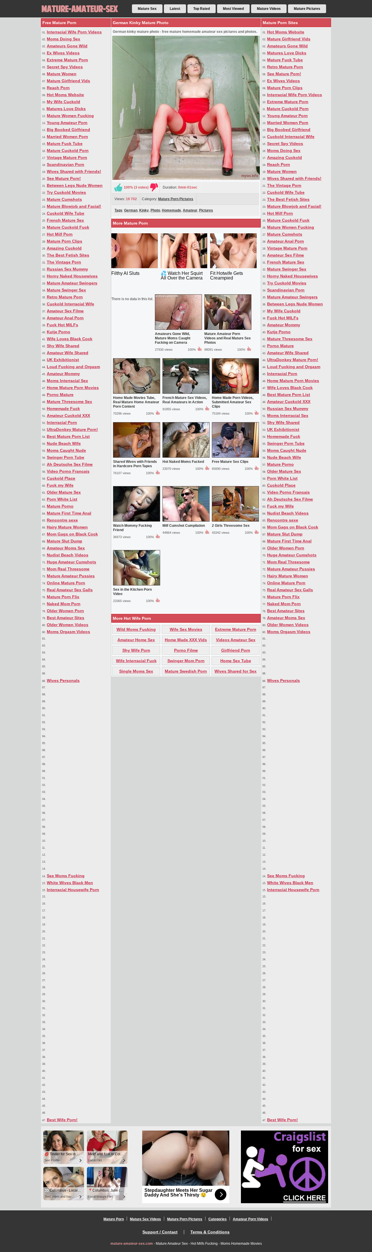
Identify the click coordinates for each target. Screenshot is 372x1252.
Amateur (190, 210)
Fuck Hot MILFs (62, 325)
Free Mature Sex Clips (230, 462)
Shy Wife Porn (136, 650)
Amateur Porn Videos (250, 1219)
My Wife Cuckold (63, 101)
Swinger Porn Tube (65, 457)
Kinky (144, 210)
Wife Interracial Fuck (136, 660)
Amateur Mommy (63, 373)
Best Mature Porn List (68, 436)
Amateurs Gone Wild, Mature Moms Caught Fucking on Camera (172, 338)
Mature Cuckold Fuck (68, 227)
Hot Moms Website (65, 94)
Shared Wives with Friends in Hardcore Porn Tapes (135, 464)
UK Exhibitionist (63, 359)
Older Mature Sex (64, 492)
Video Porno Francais (68, 471)
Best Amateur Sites (65, 617)
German (130, 210)
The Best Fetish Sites (68, 255)
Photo (155, 210)
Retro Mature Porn (65, 297)
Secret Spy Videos (65, 67)
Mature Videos (269, 9)
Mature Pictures (307, 9)
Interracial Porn (62, 422)
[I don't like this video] (154, 187)
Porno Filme (186, 650)
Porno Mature (60, 394)
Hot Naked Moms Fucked (183, 462)
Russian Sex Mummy (67, 269)
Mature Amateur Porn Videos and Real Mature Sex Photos (227, 338)
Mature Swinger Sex (66, 290)
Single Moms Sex (136, 671)
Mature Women (61, 73)
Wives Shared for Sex (235, 671)
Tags (118, 210)
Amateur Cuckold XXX (68, 415)
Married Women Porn (67, 136)
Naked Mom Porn (64, 603)
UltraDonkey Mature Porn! (72, 429)
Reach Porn (58, 87)
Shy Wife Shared (63, 345)
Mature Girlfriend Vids (68, 80)
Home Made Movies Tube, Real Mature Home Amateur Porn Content (136, 402)
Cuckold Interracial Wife (70, 304)
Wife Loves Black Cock (69, 338)
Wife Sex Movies (186, 629)
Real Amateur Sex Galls (70, 590)
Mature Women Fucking (70, 115)
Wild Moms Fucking (136, 629)
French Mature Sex (65, 220)
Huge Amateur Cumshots (71, 562)
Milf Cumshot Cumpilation (183, 526)
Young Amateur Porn (67, 122)
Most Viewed (233, 9)
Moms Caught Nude (66, 450)
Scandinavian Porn (65, 164)
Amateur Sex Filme (65, 311)
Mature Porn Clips (64, 241)
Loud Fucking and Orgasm (73, 366)
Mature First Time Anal (69, 513)
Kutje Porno (58, 331)
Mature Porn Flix (63, 596)
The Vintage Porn (64, 262)
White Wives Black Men (70, 882)
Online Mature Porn (66, 583)
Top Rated (201, 9)
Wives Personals (63, 680)
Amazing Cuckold (64, 248)
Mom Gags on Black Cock (72, 534)
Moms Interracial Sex (67, 380)
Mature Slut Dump (64, 541)
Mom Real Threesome (68, 569)
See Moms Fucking (66, 875)
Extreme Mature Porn (67, 60)
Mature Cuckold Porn (68, 150)
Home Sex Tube (235, 660)
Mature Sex (147, 9)
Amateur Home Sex (136, 639)
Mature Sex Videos (145, 1219)
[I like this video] (118, 187)
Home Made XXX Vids (186, 639)
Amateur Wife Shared (67, 352)
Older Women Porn (65, 610)
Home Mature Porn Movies (73, 387)
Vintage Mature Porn (67, 157)
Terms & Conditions (210, 1232)
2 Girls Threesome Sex (231, 526)
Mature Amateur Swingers (72, 283)
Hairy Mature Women (67, 527)
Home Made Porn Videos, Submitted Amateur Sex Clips (232, 402)
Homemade (171, 210)
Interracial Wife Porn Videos (74, 32)
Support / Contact (160, 1232)
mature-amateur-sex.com (131, 1244)
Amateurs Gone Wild (67, 46)
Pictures (206, 210)
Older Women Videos (67, 624)
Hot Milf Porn (60, 234)
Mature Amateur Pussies (71, 576)
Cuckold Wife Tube (65, 213)
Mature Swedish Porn (186, 671)
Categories (217, 1219)
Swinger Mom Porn (186, 660)
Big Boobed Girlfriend (68, 129)
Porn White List (62, 499)
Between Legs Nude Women (75, 185)
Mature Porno (60, 506)
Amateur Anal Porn (65, 318)
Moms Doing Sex (63, 39)
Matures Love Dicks (66, 108)
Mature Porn (113, 1219)
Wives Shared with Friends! (74, 171)
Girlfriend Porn (235, 650)
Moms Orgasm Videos (68, 631)
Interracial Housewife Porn (73, 889)
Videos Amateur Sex (235, 639)
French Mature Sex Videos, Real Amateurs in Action (184, 400)
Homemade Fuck (63, 408)
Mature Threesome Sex (69, 401)
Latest (175, 9)
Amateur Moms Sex (66, 548)
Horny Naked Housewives (72, 276)
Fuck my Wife (60, 485)
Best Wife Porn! (62, 1119)
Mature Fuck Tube (65, 143)
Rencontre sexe (62, 520)
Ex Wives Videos (63, 53)
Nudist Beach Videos (67, 555)
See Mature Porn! (64, 178)
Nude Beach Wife (64, 443)
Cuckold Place (61, 478)
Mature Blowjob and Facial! (74, 206)
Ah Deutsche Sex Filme (70, 464)
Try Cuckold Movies (66, 192)
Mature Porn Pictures (175, 199)
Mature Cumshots (64, 199)
